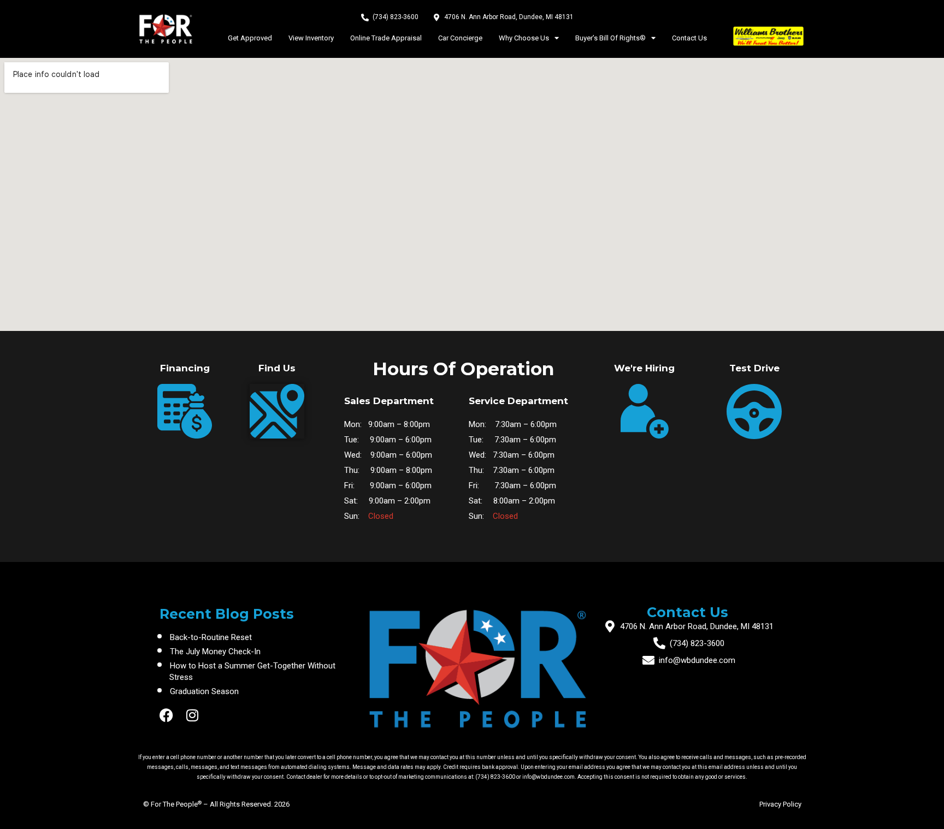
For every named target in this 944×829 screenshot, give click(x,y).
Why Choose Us (524, 38)
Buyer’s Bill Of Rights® (610, 38)
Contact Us (689, 38)
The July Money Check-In (215, 651)
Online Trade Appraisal (386, 38)
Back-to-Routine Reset (211, 637)
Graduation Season (204, 691)
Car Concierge (460, 38)
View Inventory (311, 38)
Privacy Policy (780, 804)
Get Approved (250, 38)
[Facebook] (166, 715)
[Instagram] (192, 715)
